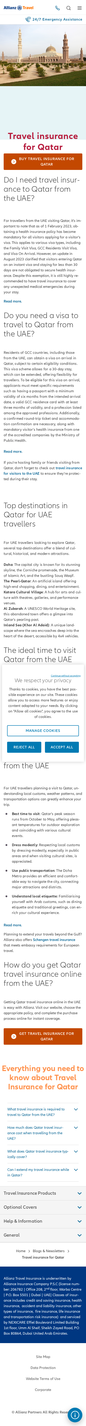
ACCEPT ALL (62, 747)
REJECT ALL (24, 747)
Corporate (43, 1390)
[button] (68, 8)
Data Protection (43, 1368)
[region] (43, 713)
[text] (75, 1415)
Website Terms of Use (43, 1379)
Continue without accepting (65, 675)
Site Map (43, 1357)
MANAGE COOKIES (43, 730)
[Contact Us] (58, 8)
